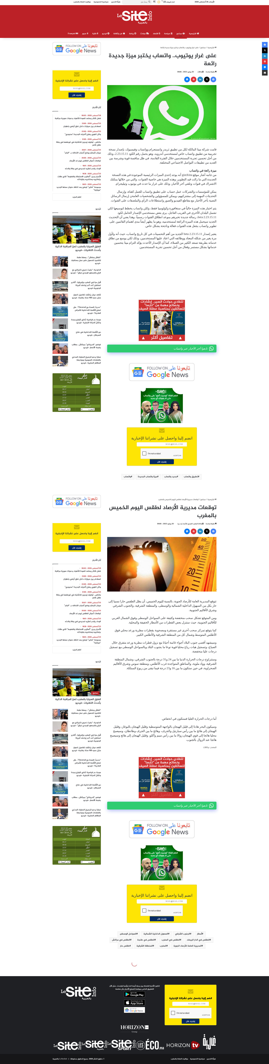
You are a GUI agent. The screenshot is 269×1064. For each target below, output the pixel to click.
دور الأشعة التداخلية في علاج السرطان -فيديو (88, 334)
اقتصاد (156, 33)
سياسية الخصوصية (197, 1059)
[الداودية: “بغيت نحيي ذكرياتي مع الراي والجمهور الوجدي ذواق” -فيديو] (60, 274)
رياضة (131, 33)
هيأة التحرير (211, 1059)
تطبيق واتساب (191, 477)
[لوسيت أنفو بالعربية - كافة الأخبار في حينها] (134, 17)
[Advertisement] (161, 272)
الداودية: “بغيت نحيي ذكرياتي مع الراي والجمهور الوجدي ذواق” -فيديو (86, 271)
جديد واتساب (170, 477)
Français (72, 33)
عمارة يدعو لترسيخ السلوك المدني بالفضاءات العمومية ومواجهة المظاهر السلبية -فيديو (86, 360)
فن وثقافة (118, 33)
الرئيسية (193, 33)
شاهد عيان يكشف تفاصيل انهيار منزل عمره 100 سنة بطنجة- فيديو (86, 296)
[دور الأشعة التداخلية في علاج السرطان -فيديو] (60, 336)
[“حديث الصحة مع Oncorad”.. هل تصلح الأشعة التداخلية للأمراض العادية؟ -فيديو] (60, 311)
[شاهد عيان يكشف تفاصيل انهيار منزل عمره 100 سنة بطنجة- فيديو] (60, 299)
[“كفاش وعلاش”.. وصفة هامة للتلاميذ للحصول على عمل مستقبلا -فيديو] (60, 261)
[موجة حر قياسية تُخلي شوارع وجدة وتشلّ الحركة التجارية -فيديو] (60, 323)
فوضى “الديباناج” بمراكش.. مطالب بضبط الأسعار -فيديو (86, 346)
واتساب (127, 477)
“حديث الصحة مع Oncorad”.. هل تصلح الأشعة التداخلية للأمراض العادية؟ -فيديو (87, 310)
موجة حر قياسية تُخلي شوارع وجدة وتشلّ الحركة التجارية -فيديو (86, 321)
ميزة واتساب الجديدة (147, 477)
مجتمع (179, 33)
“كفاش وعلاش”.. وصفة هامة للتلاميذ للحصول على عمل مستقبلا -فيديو (86, 260)
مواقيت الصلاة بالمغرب (179, 1059)
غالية (94, 33)
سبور (84, 33)
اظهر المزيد (76, 197)
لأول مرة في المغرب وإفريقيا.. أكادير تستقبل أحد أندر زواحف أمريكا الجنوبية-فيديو (86, 285)
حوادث (143, 33)
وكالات (200, 72)
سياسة (167, 33)
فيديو (104, 33)
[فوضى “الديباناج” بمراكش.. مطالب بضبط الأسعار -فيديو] (60, 348)
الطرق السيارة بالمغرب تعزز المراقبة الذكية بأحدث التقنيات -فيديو (78, 248)
